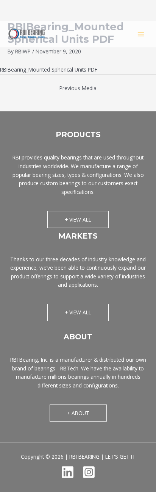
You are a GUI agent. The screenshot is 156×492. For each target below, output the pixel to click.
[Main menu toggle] (141, 34)
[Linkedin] (67, 472)
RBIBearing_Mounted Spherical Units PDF (48, 69)
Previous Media (78, 88)
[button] (78, 219)
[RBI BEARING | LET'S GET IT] (26, 34)
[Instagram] (88, 472)
